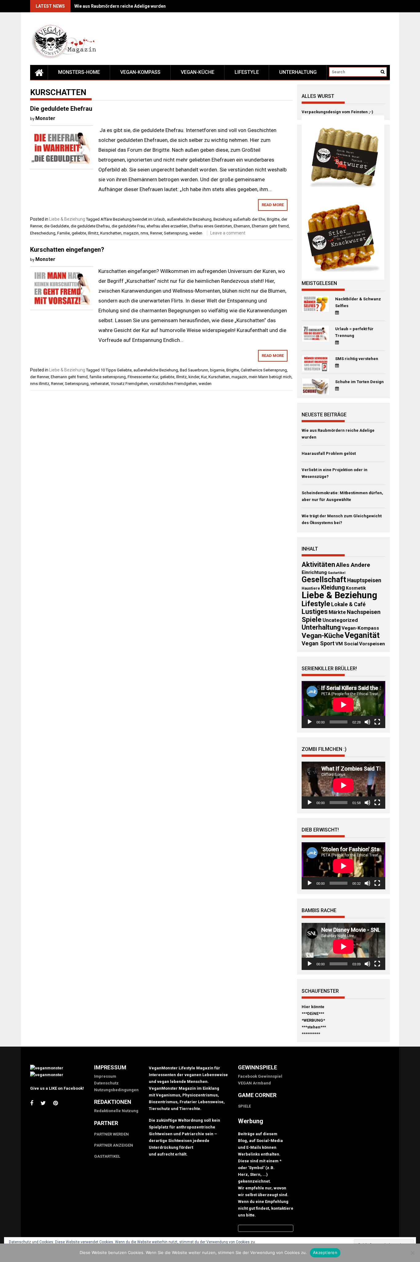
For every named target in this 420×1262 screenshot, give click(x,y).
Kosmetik (356, 588)
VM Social (346, 644)
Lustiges (315, 611)
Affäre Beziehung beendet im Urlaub (133, 219)
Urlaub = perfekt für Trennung (354, 332)
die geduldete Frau (128, 226)
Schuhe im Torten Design (359, 381)
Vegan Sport (318, 643)
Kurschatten (110, 233)
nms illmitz (39, 383)
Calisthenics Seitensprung (264, 370)
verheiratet (99, 383)
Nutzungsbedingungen (116, 1090)
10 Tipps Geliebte (116, 370)
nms (144, 233)
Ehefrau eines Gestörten (210, 226)
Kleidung (333, 587)
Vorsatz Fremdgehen (129, 383)
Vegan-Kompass (140, 72)
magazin (131, 233)
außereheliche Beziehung (189, 219)
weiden (195, 233)
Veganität (362, 635)
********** (311, 1034)
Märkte (337, 612)
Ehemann (242, 226)
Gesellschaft (324, 579)
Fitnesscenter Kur (143, 377)
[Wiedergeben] (310, 722)
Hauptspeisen (364, 580)
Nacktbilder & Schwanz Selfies (358, 302)
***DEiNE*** (313, 1013)
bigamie (217, 370)
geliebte (79, 233)
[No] (412, 1253)
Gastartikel (336, 573)
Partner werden (111, 1134)
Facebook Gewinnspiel (260, 1076)
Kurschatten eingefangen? (67, 249)
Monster (45, 118)
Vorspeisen (372, 644)
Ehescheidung (42, 233)
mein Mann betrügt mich (270, 377)
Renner (156, 233)
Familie (63, 233)
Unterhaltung (298, 72)
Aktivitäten (318, 564)
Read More (273, 204)
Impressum (105, 1076)
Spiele (312, 619)
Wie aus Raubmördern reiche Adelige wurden (120, 6)
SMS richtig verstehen (356, 358)
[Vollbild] (377, 722)
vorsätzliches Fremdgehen (173, 383)
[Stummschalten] (367, 722)
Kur (204, 377)
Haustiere (311, 588)
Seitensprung (176, 233)
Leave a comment (227, 232)
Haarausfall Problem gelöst (329, 453)
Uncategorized (340, 620)
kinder (193, 377)
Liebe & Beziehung (67, 219)
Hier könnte (313, 1006)
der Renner (39, 377)
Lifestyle (247, 72)
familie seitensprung (107, 377)
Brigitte (273, 219)
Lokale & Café (348, 604)
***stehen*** (314, 1027)
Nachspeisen (364, 612)
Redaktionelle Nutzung (116, 1110)
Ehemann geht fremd (270, 226)
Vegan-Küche (197, 72)
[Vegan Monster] (39, 72)
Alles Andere (353, 564)
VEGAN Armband (254, 1083)
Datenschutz (106, 1083)
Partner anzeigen (113, 1145)
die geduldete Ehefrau (90, 226)
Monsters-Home (79, 72)
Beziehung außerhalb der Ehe (239, 219)
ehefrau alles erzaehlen (167, 226)
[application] (343, 704)
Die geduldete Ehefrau (61, 108)
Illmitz (93, 233)
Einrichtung (314, 572)
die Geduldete (56, 226)
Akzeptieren (325, 1252)
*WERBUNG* (313, 1020)
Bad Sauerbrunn (194, 370)
